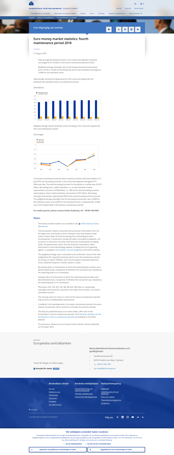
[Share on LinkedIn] (131, 29)
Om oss (52, 389)
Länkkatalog (34, 409)
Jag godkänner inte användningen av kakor (116, 449)
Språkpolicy (105, 403)
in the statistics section (63, 250)
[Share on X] (118, 29)
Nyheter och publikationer (117, 13)
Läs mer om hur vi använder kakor (99, 444)
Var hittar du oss (55, 405)
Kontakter (52, 401)
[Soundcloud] (138, 417)
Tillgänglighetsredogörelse (111, 400)
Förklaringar (53, 395)
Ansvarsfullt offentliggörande (86, 397)
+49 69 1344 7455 (104, 364)
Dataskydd (105, 389)
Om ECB (118, 8)
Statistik (82, 13)
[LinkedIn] (122, 417)
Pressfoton (53, 398)
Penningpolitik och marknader (40, 13)
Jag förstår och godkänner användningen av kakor (58, 449)
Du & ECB (128, 8)
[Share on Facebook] (125, 29)
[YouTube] (132, 417)
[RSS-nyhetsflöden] (143, 417)
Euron (92, 13)
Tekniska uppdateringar (84, 394)
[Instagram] (127, 417)
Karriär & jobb (138, 8)
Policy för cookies (107, 397)
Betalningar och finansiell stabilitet (65, 13)
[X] (117, 417)
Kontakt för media (44, 369)
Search (135, 3)
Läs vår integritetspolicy (74, 444)
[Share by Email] (137, 29)
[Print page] (109, 29)
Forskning (101, 13)
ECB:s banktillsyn (135, 13)
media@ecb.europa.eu (106, 369)
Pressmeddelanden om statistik (66, 17)
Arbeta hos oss (54, 392)
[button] (138, 3)
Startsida (32, 17)
